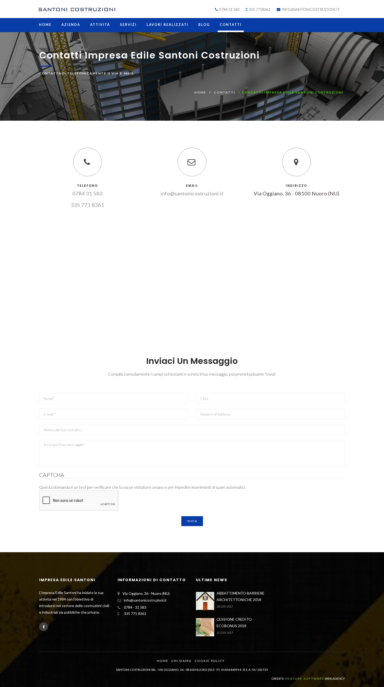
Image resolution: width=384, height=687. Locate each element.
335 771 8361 (87, 205)
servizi (128, 25)
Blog (204, 25)
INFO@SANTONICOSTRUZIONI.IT (310, 9)
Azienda (70, 25)
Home (45, 25)
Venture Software (304, 678)
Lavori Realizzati (167, 25)
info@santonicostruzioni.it (192, 193)
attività (100, 25)
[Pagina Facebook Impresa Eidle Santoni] (43, 626)
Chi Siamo (181, 661)
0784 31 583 (87, 193)
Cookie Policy (210, 661)
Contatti (231, 25)
